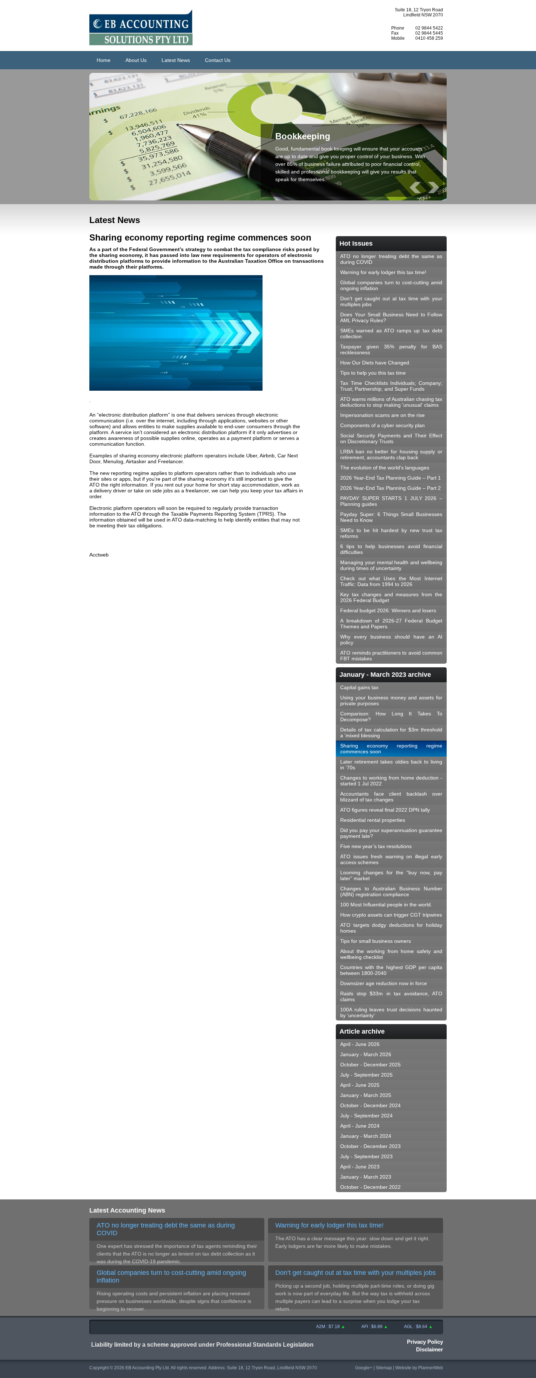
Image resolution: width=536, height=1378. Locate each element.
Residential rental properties (372, 820)
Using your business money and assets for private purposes (391, 700)
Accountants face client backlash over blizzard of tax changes (391, 797)
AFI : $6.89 (357, 1326)
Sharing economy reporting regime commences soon (391, 748)
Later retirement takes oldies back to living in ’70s (391, 764)
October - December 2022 (370, 1187)
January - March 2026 (365, 1054)
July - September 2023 (366, 1156)
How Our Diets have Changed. (375, 363)
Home (103, 60)
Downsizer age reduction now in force (383, 983)
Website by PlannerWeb (419, 1367)
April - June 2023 (360, 1167)
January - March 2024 (365, 1136)
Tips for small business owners (375, 941)
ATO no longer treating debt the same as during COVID (391, 259)
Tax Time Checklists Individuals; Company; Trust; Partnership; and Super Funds (391, 386)
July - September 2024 (366, 1116)
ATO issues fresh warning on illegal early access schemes (391, 859)
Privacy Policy (425, 1342)
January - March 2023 (365, 1177)
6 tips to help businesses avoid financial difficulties (391, 549)
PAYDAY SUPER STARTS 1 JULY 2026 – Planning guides (391, 501)
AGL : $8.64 (401, 1326)
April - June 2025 (360, 1085)
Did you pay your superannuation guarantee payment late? (391, 833)
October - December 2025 (370, 1064)
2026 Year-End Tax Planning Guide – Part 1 (390, 478)
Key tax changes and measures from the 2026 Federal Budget (391, 597)
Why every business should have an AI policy (391, 639)
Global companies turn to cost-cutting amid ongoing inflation (391, 285)
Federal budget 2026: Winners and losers (388, 610)
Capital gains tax (359, 687)
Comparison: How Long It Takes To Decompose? (391, 716)
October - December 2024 (370, 1105)
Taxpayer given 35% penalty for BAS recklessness (391, 349)
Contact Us (217, 60)
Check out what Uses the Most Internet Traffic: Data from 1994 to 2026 (391, 581)
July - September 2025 (366, 1075)
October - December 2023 (370, 1146)
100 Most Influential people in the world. (386, 904)
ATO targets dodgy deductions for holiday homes (391, 928)
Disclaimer (429, 1349)
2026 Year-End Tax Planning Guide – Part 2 (390, 488)
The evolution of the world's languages (384, 468)
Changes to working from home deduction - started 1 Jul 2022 (391, 780)
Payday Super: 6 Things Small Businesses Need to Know (391, 517)
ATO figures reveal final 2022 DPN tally (385, 810)
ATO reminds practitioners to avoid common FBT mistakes (391, 655)
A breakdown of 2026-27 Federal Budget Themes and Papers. (391, 623)
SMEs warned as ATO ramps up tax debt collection (391, 333)
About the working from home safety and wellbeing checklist (391, 954)
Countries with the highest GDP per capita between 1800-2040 (391, 970)
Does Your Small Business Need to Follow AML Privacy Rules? (391, 317)
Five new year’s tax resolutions (376, 846)
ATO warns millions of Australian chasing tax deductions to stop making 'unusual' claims (391, 402)
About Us (136, 60)
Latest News (176, 60)
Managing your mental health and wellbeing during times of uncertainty (391, 565)
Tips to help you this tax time (373, 373)
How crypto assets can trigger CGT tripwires (391, 915)
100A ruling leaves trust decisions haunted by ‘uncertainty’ (391, 1012)
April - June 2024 (360, 1126)
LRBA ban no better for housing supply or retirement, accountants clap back (391, 454)
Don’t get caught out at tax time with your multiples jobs (391, 301)
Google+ (363, 1367)
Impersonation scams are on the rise (382, 415)
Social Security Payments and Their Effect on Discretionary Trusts (391, 438)
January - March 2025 (365, 1095)
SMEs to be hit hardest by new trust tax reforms (391, 533)
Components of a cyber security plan (382, 425)
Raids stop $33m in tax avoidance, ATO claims (391, 996)
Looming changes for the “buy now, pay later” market (391, 875)
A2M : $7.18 (313, 1326)
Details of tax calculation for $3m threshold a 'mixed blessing (391, 732)
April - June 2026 (360, 1044)
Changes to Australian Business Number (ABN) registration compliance (391, 891)
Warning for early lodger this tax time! (383, 272)
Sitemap (384, 1367)
